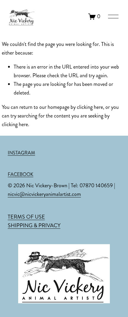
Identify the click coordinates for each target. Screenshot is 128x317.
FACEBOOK (20, 174)
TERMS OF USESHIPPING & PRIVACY (34, 221)
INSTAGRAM (21, 152)
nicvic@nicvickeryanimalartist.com (44, 194)
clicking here (90, 107)
